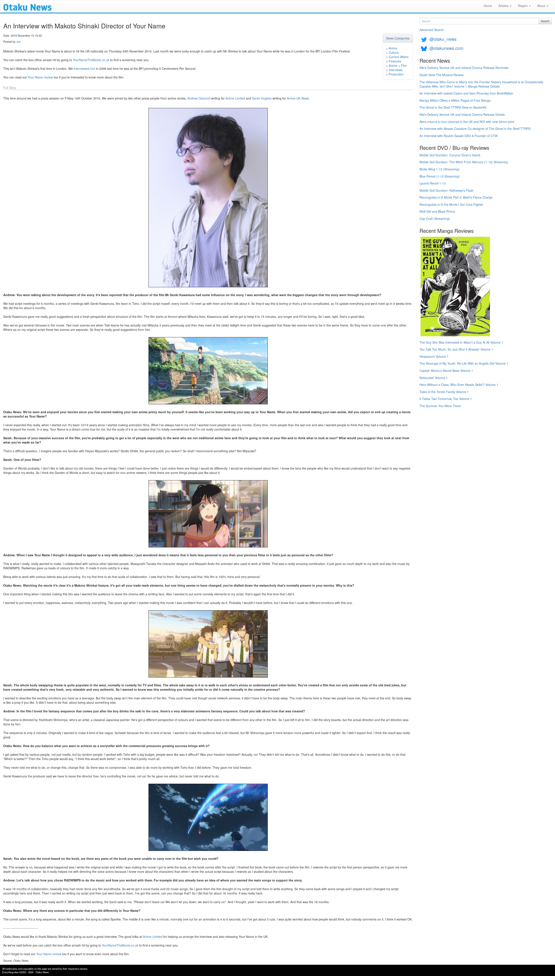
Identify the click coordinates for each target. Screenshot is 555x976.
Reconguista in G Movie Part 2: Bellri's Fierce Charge (456, 197)
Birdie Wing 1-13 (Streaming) (439, 169)
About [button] (541, 5)
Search (545, 21)
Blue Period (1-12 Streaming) (440, 176)
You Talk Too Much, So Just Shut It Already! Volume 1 (456, 349)
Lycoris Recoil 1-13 (433, 183)
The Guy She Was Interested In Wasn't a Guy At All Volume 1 (461, 342)
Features (395, 61)
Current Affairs (398, 57)
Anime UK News (298, 98)
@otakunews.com (446, 48)
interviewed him (84, 68)
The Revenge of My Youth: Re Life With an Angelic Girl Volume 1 (464, 363)
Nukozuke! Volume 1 (434, 377)
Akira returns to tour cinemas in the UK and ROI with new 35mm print (467, 121)
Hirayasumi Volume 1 (434, 356)
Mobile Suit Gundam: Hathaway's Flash (446, 190)
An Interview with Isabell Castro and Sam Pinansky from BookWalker (466, 93)
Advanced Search (432, 30)
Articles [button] (503, 5)
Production (396, 74)
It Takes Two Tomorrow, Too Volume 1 (446, 399)
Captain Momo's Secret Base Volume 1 (446, 370)
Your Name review (40, 77)
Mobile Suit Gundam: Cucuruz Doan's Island (450, 155)
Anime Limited (235, 98)
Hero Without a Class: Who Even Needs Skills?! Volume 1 (459, 384)
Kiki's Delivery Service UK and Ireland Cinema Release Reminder (464, 67)
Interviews (396, 70)
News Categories (398, 38)
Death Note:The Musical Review (442, 75)
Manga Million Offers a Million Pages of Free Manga (455, 100)
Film (404, 65)
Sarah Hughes (262, 98)
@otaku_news (443, 39)
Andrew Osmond (198, 98)
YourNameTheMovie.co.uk (91, 60)
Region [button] (523, 5)
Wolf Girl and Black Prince (437, 211)
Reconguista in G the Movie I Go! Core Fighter (451, 204)
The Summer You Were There (440, 406)
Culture (394, 52)
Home (488, 5)
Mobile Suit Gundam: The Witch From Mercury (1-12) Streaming (464, 162)
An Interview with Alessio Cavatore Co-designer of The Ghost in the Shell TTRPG (475, 128)
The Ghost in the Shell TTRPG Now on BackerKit (453, 107)
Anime (393, 48)
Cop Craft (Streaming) (435, 218)
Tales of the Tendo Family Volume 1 (444, 392)
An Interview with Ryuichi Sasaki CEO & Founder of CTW (459, 136)
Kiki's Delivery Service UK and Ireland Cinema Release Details (462, 114)
